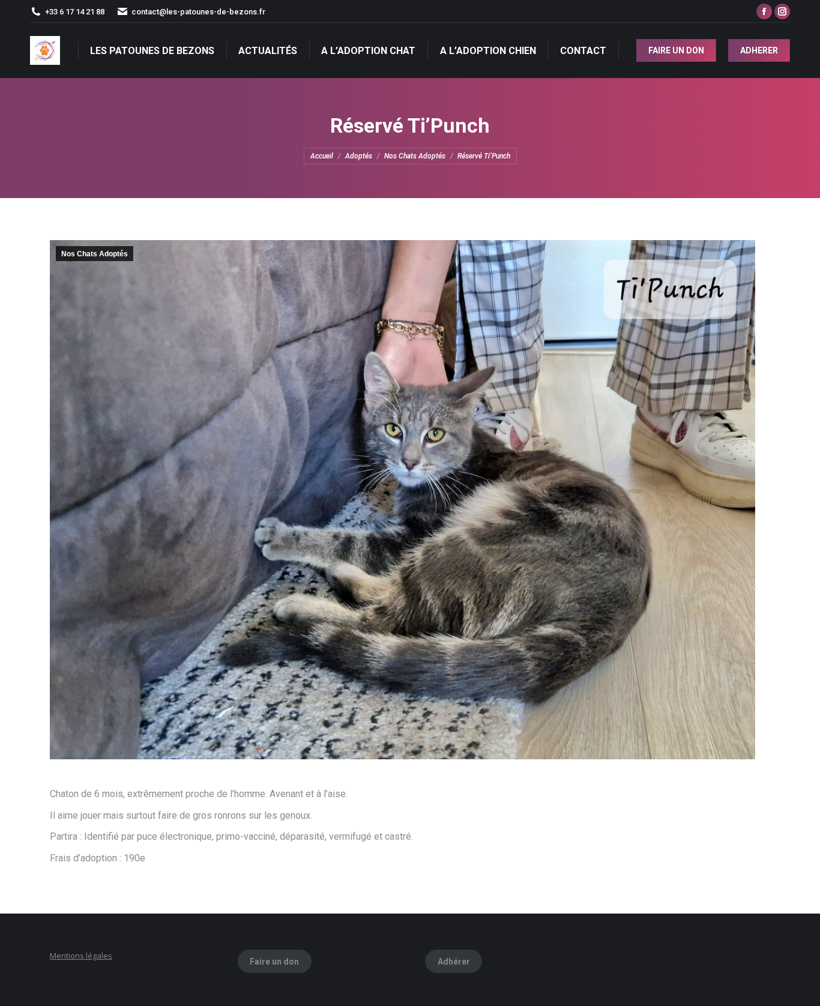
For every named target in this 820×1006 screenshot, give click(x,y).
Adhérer (454, 961)
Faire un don (274, 961)
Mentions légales (81, 955)
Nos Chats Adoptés (94, 254)
